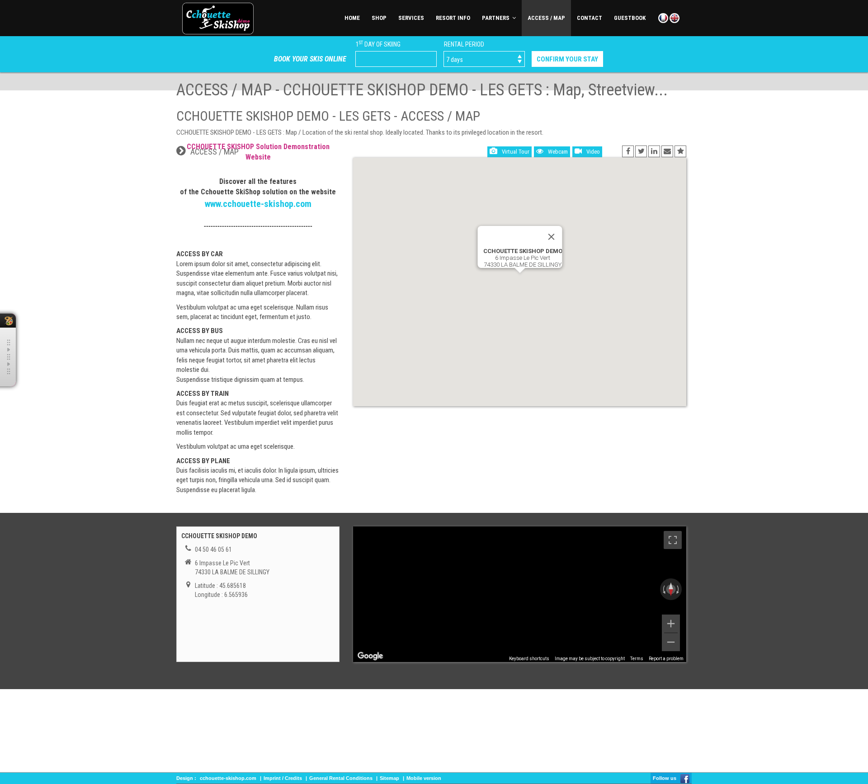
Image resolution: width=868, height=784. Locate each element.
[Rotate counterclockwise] (663, 589)
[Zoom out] (671, 642)
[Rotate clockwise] (678, 589)
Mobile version (423, 778)
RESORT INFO (453, 17)
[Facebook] (684, 778)
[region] (519, 594)
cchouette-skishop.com (228, 778)
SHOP (379, 17)
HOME (352, 17)
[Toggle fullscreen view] (673, 540)
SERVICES (411, 17)
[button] (519, 277)
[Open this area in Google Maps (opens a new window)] (370, 656)
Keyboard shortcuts (529, 658)
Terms (636, 658)
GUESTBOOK (630, 17)
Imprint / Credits (283, 778)
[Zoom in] (671, 624)
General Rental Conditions (341, 778)
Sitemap (389, 778)
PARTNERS (497, 17)
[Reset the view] (670, 589)
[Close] (551, 237)
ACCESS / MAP (546, 17)
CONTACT (589, 17)
